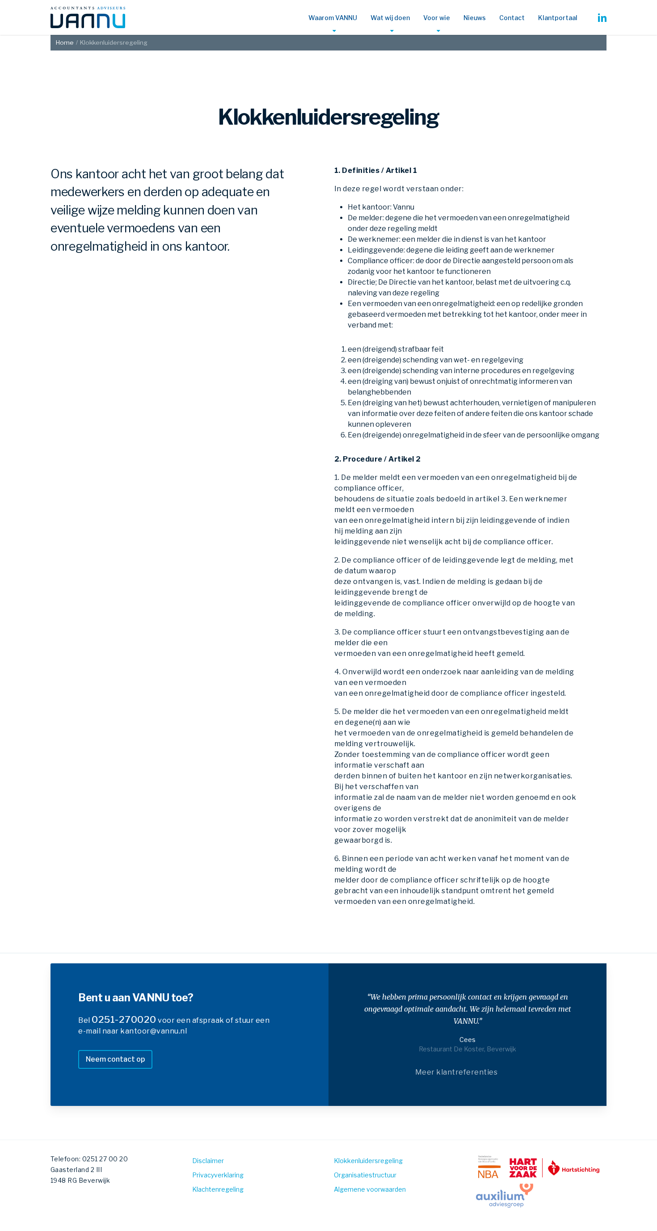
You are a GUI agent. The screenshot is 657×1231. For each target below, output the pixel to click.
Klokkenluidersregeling (368, 1160)
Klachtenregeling (218, 1189)
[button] (115, 1059)
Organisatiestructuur (365, 1175)
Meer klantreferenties (456, 1072)
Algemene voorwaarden (370, 1189)
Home (65, 42)
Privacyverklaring (218, 1175)
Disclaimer (208, 1160)
